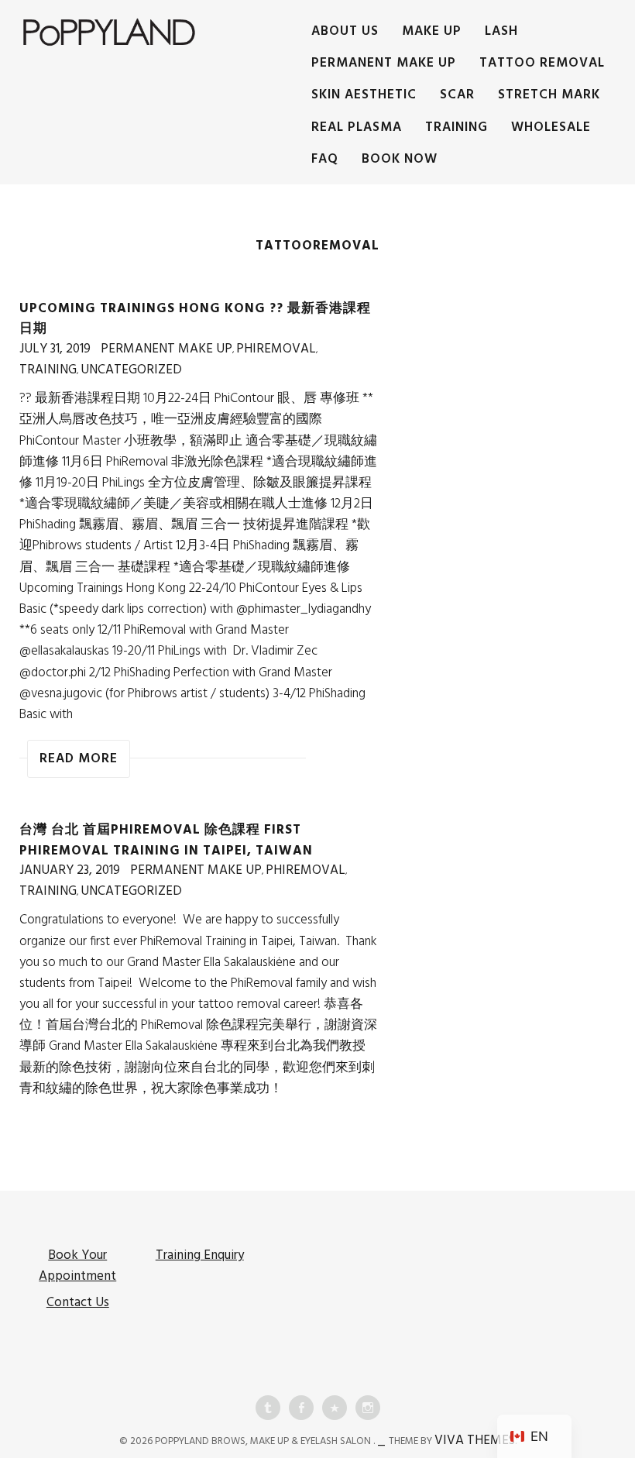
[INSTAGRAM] (367, 1407)
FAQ (324, 159)
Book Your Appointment (77, 1266)
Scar (457, 94)
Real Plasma (356, 127)
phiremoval (276, 349)
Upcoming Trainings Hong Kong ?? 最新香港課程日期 (195, 318)
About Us (345, 31)
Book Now (400, 159)
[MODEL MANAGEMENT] (268, 1407)
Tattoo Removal (542, 63)
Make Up (432, 31)
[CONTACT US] (334, 1407)
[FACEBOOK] (301, 1407)
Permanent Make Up (383, 63)
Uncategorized (131, 369)
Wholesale (551, 127)
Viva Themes (474, 1440)
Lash (501, 31)
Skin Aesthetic (364, 94)
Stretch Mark (549, 94)
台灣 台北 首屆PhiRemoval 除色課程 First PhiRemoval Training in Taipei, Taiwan (166, 840)
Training (456, 127)
